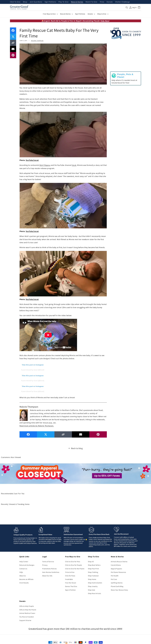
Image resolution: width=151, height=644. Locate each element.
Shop (25, 2)
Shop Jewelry (93, 586)
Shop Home (92, 579)
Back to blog (77, 448)
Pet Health (115, 576)
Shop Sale (91, 590)
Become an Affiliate (26, 579)
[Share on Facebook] (13, 30)
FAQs (21, 572)
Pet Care (114, 579)
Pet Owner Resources (118, 572)
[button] (127, 7)
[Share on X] (13, 37)
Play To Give (63, 2)
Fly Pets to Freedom (26, 617)
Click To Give (15, 2)
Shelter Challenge (122, 2)
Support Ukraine (25, 620)
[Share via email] (13, 49)
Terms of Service (48, 562)
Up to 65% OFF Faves (107, 475)
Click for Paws (70, 576)
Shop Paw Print (93, 569)
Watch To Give (91, 2)
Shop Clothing (93, 572)
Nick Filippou (44, 165)
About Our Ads (47, 576)
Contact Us (23, 569)
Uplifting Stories (117, 583)
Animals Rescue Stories (119, 562)
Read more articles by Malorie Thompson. (37, 426)
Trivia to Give (69, 572)
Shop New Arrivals (94, 593)
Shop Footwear (93, 576)
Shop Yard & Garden (95, 583)
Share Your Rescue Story (119, 590)
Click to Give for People (73, 565)
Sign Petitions (50, 2)
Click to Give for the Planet (74, 569)
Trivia (102, 2)
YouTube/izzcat (32, 160)
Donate (110, 2)
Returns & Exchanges (26, 565)
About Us (22, 576)
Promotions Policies (49, 569)
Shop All (91, 562)
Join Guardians (36, 2)
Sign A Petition (70, 590)
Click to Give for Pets (72, 562)
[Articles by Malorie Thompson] (24, 415)
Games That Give (71, 586)
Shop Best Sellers (94, 565)
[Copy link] (13, 43)
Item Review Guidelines (50, 572)
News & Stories (77, 2)
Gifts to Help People (26, 606)
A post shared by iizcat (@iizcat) (32, 370)
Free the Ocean (70, 583)
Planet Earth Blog (117, 586)
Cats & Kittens (116, 565)
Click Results (24, 583)
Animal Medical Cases (27, 613)
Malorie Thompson (37, 40)
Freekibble (69, 579)
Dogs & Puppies (116, 569)
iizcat (74, 165)
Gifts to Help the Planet (27, 610)
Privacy (45, 565)
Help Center (23, 562)
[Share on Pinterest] (13, 55)
